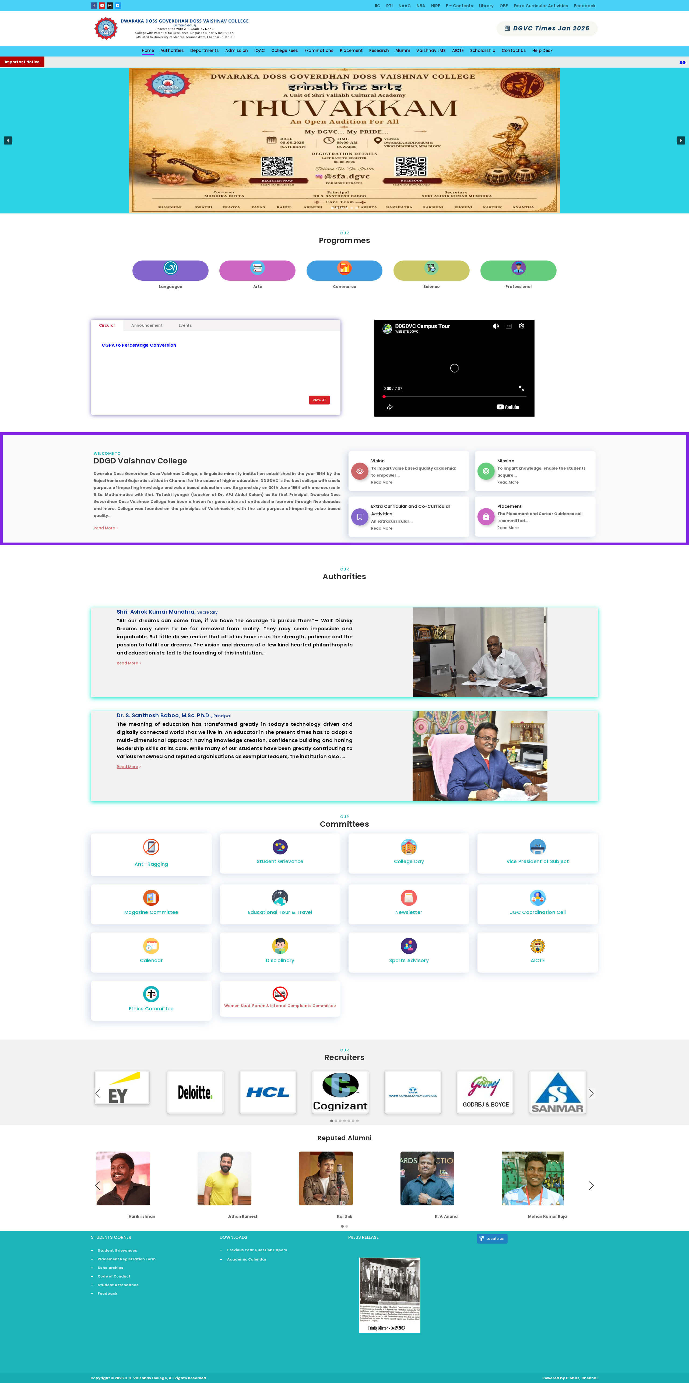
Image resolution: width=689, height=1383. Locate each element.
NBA (421, 6)
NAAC (405, 6)
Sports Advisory (409, 960)
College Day (409, 861)
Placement (509, 506)
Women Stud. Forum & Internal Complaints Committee (280, 1005)
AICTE (538, 960)
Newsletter (408, 912)
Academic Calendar (246, 1259)
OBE (504, 6)
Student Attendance (118, 1284)
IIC (377, 6)
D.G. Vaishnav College (146, 1378)
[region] (344, 140)
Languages (170, 286)
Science (431, 286)
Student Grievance (280, 861)
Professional (518, 286)
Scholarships (110, 1267)
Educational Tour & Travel (280, 912)
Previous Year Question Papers (257, 1249)
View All (319, 400)
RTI (389, 6)
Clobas (572, 1378)
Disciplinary (280, 960)
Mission (505, 461)
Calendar (151, 960)
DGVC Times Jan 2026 (550, 28)
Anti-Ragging (151, 864)
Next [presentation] (591, 1093)
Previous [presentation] (98, 1093)
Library (486, 6)
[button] (8, 140)
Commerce (344, 286)
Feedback (585, 6)
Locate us (495, 1238)
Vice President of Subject (538, 861)
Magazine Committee (151, 912)
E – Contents (459, 6)
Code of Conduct (114, 1276)
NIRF (435, 6)
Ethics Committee (151, 1008)
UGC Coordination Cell (537, 912)
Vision (378, 461)
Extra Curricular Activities (541, 6)
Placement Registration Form (127, 1259)
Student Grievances (117, 1250)
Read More (104, 528)
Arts (257, 286)
